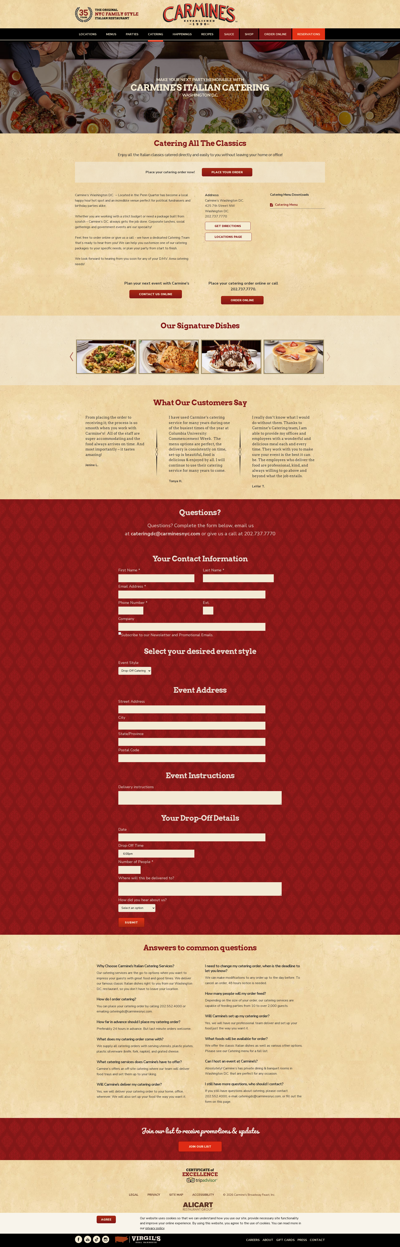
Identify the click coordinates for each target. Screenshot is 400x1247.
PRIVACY (154, 1195)
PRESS (302, 1240)
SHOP (249, 34)
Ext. (206, 602)
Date (122, 829)
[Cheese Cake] (293, 356)
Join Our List (200, 1147)
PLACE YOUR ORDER (227, 172)
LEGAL (133, 1195)
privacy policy (154, 1228)
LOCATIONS (87, 34)
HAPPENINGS (182, 34)
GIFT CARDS (285, 1240)
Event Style (128, 662)
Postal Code (128, 750)
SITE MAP (176, 1195)
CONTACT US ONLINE (155, 294)
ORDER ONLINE (275, 34)
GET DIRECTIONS (228, 226)
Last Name (213, 570)
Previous (71, 356)
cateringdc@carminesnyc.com (165, 533)
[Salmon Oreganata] (168, 356)
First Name (129, 570)
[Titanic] (231, 356)
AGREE (106, 1220)
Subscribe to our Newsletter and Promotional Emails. (167, 634)
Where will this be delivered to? (146, 878)
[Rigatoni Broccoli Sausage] (106, 356)
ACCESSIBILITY (203, 1195)
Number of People (135, 861)
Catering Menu (286, 205)
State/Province (131, 733)
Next (328, 356)
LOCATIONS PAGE (228, 237)
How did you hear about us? (142, 899)
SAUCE (229, 34)
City (121, 717)
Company (126, 618)
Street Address (131, 701)
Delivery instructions (136, 786)
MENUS (111, 34)
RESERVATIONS (308, 34)
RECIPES (207, 34)
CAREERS (253, 1240)
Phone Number (133, 602)
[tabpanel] (200, 87)
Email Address (132, 586)
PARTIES (132, 34)
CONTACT (317, 1240)
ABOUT (267, 1240)
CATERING (155, 34)
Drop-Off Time (131, 845)
